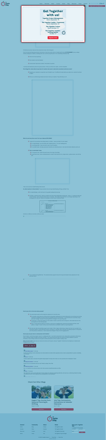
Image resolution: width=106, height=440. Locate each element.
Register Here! (53, 37)
